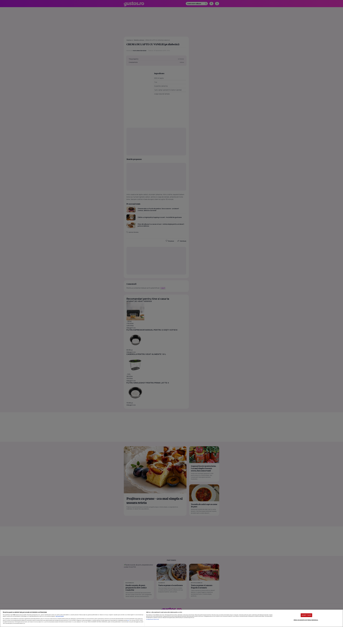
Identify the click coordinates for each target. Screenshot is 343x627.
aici (128, 620)
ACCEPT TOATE (306, 615)
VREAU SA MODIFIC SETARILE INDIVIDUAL (306, 620)
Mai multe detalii (60, 616)
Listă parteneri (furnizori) (152, 619)
